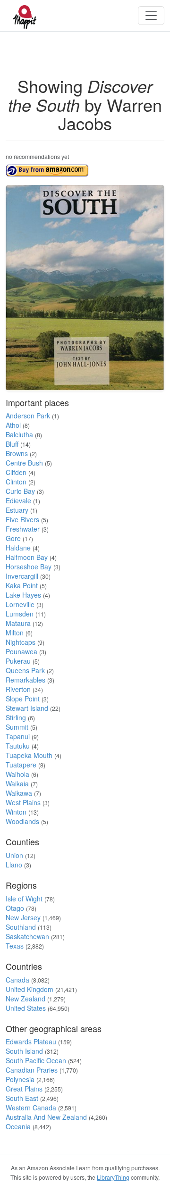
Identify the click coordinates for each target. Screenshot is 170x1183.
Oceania (18, 1126)
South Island (24, 1051)
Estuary (17, 510)
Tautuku (18, 745)
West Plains (23, 802)
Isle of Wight (24, 898)
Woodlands (22, 821)
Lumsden (20, 613)
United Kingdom (29, 989)
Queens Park (25, 670)
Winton (16, 811)
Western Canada (31, 1107)
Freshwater (23, 528)
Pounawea (21, 651)
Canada (17, 979)
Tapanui (18, 736)
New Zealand (25, 998)
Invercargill (22, 576)
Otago (15, 908)
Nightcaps (20, 642)
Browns (17, 453)
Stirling (16, 717)
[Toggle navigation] (151, 15)
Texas (15, 945)
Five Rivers (22, 519)
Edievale (18, 500)
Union (14, 855)
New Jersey (23, 917)
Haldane (18, 547)
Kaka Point (22, 585)
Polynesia (20, 1079)
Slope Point (23, 698)
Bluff (12, 444)
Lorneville (20, 604)
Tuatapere (21, 764)
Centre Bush (24, 462)
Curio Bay (20, 491)
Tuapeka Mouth (29, 755)
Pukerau (18, 661)
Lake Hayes (23, 595)
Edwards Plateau (31, 1041)
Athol (13, 425)
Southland (21, 927)
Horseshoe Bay (28, 566)
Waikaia (17, 783)
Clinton (16, 481)
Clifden (16, 472)
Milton (15, 632)
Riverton (18, 689)
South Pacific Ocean (36, 1060)
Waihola (17, 774)
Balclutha (19, 434)
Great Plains (24, 1088)
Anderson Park (28, 415)
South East (22, 1098)
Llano (14, 864)
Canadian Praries (32, 1070)
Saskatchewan (27, 936)
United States (26, 1008)
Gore (13, 538)
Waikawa (19, 793)
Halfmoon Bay (27, 557)
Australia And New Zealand (46, 1117)
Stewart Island (27, 708)
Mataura (18, 623)
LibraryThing (113, 1177)
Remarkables (25, 679)
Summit (17, 727)
